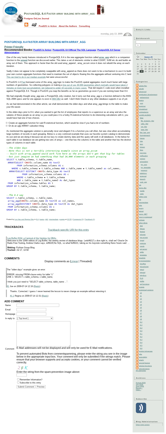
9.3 (141, 339)
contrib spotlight (145, 115)
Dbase (142, 229)
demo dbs (142, 188)
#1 (8, 286)
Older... (138, 390)
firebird (142, 232)
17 (141, 313)
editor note (143, 197)
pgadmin (142, 258)
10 (141, 293)
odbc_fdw (144, 124)
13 (141, 302)
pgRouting (144, 156)
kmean (142, 147)
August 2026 (141, 383)
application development (148, 94)
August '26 (148, 57)
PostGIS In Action (42, 50)
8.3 (141, 325)
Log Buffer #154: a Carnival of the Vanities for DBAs (31, 238)
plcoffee (143, 264)
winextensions (144, 369)
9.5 (141, 345)
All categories (141, 370)
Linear (74, 261)
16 (141, 310)
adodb (141, 89)
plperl (142, 269)
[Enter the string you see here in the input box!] (26, 367)
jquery (141, 208)
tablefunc (143, 173)
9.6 (141, 348)
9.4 (141, 342)
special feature (144, 363)
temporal (143, 176)
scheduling (144, 162)
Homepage (10, 314)
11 (141, 296)
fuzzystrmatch (145, 135)
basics (42, 219)
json (141, 144)
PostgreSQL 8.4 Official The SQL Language (74, 50)
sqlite (142, 252)
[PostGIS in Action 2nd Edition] (101, 13)
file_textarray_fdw (147, 121)
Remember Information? (31, 379)
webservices (144, 97)
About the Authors (68, 26)
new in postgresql (145, 217)
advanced (142, 92)
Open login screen (143, 425)
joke (140, 205)
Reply (37, 286)
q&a (140, 354)
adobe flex (143, 86)
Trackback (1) (90, 219)
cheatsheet (143, 109)
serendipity (143, 357)
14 (141, 304)
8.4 (37, 219)
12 (141, 299)
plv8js (142, 281)
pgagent (144, 170)
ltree (141, 150)
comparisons (143, 112)
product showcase (146, 351)
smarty (141, 360)
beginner (142, 106)
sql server (143, 249)
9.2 (141, 337)
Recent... (139, 388)
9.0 (141, 331)
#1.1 (12, 296)
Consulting (84, 26)
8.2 (141, 322)
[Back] (137, 57)
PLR (141, 278)
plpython (143, 275)
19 (141, 319)
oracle (142, 246)
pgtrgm (142, 159)
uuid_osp (143, 182)
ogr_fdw (144, 127)
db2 (46, 219)
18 (141, 316)
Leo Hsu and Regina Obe (24, 219)
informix (143, 234)
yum (141, 103)
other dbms (143, 223)
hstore (142, 138)
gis (140, 199)
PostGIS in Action (48, 26)
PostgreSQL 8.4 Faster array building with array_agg (59, 13)
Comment (9, 349)
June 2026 (140, 386)
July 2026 (139, 384)
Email (8, 309)
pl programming (144, 261)
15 (141, 307)
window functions (145, 366)
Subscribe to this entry (30, 382)
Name (8, 305)
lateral (141, 211)
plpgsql (142, 272)
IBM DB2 (56, 99)
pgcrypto (143, 153)
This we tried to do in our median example (26, 77)
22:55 (69, 219)
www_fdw (144, 129)
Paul (23, 82)
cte (140, 185)
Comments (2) (78, 219)
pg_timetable (146, 167)
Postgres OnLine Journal (36, 18)
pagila (142, 191)
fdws (141, 118)
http (141, 141)
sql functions (144, 284)
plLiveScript (144, 267)
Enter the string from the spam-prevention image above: (48, 371)
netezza (143, 243)
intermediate (53, 219)
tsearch (142, 179)
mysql (142, 240)
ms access (144, 237)
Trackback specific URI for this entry (68, 230)
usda (142, 194)
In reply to (10, 318)
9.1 (141, 334)
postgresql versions (146, 290)
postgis (62, 219)
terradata (143, 255)
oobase (142, 220)
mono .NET (143, 214)
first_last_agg (145, 132)
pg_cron (144, 164)
